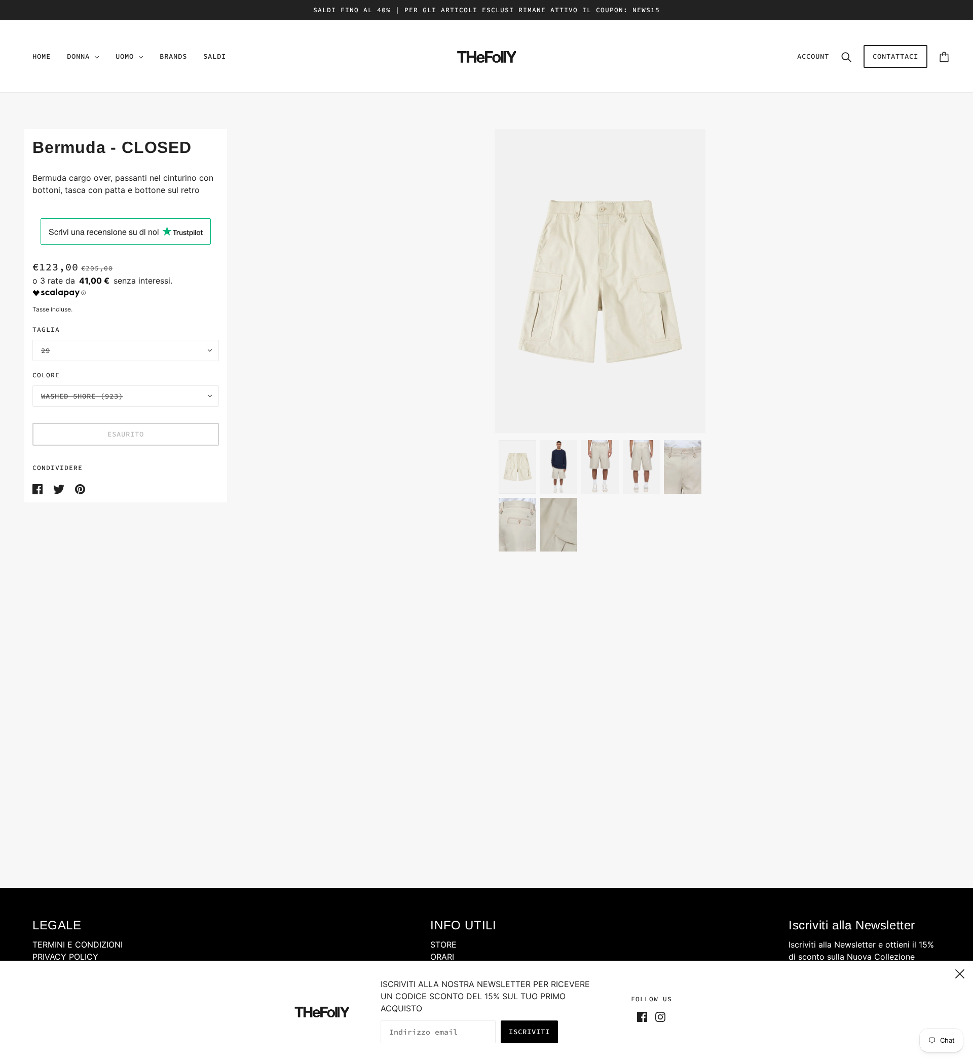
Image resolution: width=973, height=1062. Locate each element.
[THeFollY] (486, 55)
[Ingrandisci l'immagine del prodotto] (600, 281)
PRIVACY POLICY (65, 957)
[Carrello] (944, 56)
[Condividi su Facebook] (38, 488)
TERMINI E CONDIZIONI (77, 944)
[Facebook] (644, 1016)
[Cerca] (846, 56)
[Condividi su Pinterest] (80, 488)
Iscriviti (529, 1031)
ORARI (442, 957)
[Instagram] (658, 1016)
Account (813, 56)
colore (46, 375)
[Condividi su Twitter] (60, 488)
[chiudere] (960, 972)
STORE (443, 944)
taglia (46, 329)
